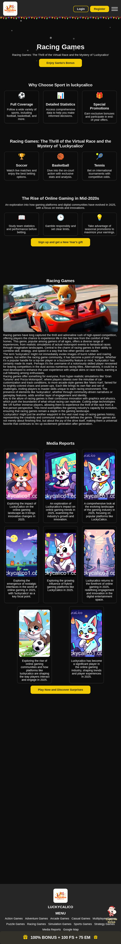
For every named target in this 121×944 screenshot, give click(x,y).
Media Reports (51, 929)
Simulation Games (59, 924)
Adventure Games (36, 918)
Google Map (71, 929)
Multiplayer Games (104, 918)
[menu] (114, 9)
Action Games (14, 918)
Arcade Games (59, 918)
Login (81, 9)
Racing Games (36, 924)
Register (99, 9)
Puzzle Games (15, 924)
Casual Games (81, 918)
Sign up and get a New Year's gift (60, 242)
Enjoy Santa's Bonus (60, 62)
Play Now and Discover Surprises (60, 689)
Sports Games (83, 924)
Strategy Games (104, 924)
